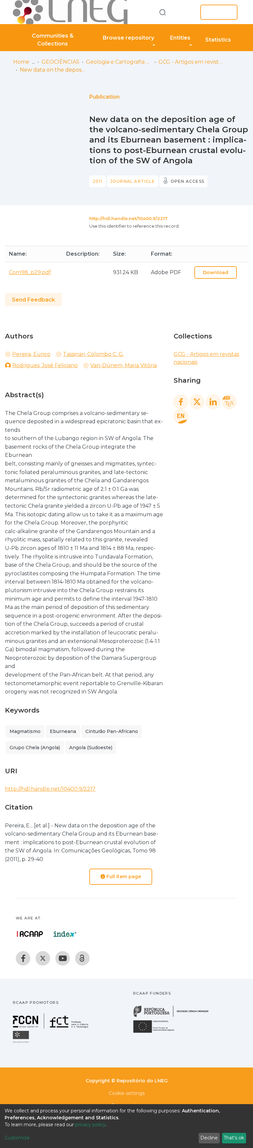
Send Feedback (33, 300)
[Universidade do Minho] (22, 1042)
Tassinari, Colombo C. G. (93, 354)
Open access (187, 181)
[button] (185, 12)
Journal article (132, 181)
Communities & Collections (52, 40)
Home (21, 62)
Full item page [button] (123, 876)
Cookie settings (127, 1093)
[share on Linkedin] (213, 402)
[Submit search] (162, 12)
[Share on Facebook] (181, 402)
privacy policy (90, 1125)
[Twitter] (43, 958)
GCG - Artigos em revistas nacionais (191, 62)
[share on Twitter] (197, 402)
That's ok (234, 1138)
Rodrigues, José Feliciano (45, 365)
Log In (217, 12)
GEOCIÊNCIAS (60, 62)
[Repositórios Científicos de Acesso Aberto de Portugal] (30, 934)
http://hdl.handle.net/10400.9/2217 (128, 218)
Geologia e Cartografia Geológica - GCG (119, 62)
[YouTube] (62, 958)
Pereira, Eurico (31, 354)
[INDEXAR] (65, 934)
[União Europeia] (157, 1032)
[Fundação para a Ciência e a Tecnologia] (51, 1027)
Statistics (218, 40)
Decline (209, 1138)
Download (215, 272)
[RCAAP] (82, 958)
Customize (17, 1138)
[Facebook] (23, 958)
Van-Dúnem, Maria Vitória (123, 365)
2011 (97, 181)
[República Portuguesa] (174, 1016)
